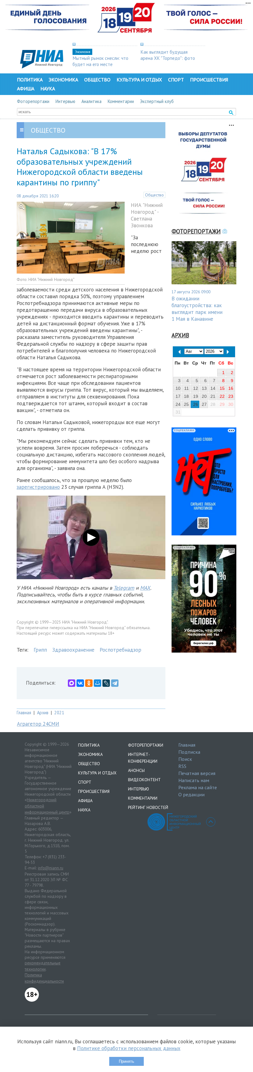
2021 (59, 712)
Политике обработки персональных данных (128, 1048)
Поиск (185, 759)
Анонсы (136, 770)
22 (222, 396)
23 (230, 396)
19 (195, 396)
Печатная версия (196, 773)
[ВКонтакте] (80, 683)
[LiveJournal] (106, 683)
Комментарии (121, 101)
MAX (145, 587)
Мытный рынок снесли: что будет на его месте (100, 61)
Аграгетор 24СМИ (38, 723)
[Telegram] (114, 683)
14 (212, 388)
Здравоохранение (73, 649)
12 (195, 388)
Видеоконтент (144, 779)
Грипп (40, 649)
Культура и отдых (139, 79)
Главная (24, 712)
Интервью (65, 101)
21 (212, 396)
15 (222, 388)
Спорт (176, 79)
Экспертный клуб (157, 101)
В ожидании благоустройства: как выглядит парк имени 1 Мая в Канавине (197, 308)
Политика (30, 79)
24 (178, 404)
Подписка (189, 752)
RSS (182, 766)
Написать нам (193, 780)
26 (195, 404)
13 (204, 388)
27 (204, 404)
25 (186, 404)
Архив (42, 712)
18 (186, 396)
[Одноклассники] (89, 683)
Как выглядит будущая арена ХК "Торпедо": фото (167, 55)
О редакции (191, 794)
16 (230, 388)
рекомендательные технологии (42, 966)
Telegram (124, 587)
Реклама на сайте (197, 787)
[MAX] (71, 683)
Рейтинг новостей (148, 807)
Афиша (25, 88)
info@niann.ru (50, 868)
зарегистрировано (38, 487)
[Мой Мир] (97, 683)
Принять (126, 1061)
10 (178, 388)
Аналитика (91, 101)
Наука (47, 88)
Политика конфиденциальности (44, 978)
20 (204, 396)
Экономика (63, 79)
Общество (97, 79)
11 (186, 388)
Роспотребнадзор (120, 649)
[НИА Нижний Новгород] (41, 66)
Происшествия (209, 79)
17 (178, 396)
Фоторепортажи (33, 101)
